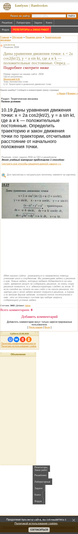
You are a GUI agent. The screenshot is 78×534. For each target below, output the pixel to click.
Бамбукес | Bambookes (31, 5)
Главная (4, 37)
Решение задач (33, 37)
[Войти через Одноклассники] (29, 339)
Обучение (17, 37)
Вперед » (72, 93)
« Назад (61, 93)
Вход (47, 327)
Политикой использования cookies (36, 523)
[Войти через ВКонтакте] (16, 339)
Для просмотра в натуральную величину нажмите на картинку (41, 174)
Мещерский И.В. (11, 79)
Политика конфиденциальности (18, 343)
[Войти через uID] (10, 339)
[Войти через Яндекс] (22, 339)
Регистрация (35, 327)
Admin (27, 305)
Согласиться (39, 529)
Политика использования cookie (18, 346)
